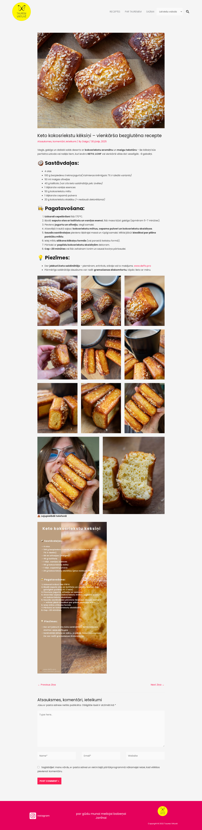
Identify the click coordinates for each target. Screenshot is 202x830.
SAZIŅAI (150, 11)
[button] (188, 12)
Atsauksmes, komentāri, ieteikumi (56, 141)
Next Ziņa (157, 684)
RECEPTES (115, 11)
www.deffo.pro (142, 266)
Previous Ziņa (47, 684)
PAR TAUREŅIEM (133, 11)
